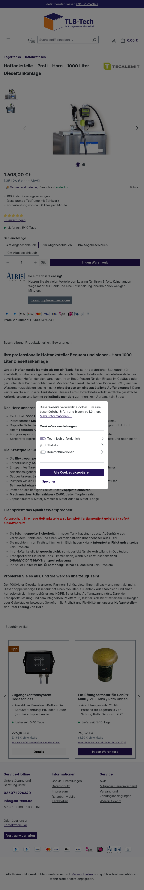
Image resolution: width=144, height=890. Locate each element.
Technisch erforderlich (63, 438)
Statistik (52, 445)
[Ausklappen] (102, 438)
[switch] (43, 445)
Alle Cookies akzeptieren (72, 472)
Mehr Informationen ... (56, 416)
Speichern (49, 481)
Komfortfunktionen (60, 452)
